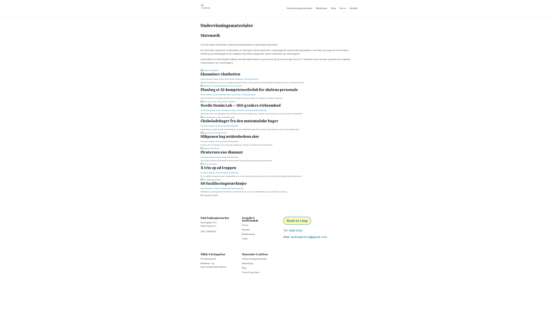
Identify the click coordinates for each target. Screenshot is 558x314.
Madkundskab (230, 79)
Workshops (321, 8)
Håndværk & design (228, 110)
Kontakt (353, 8)
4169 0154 (296, 230)
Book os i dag (297, 221)
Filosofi (216, 188)
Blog (333, 8)
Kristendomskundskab (227, 188)
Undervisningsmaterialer (299, 8)
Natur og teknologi (233, 95)
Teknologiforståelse (251, 79)
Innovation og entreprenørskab (248, 110)
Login (245, 238)
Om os (342, 8)
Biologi (215, 79)
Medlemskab (248, 234)
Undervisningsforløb (208, 110)
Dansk (221, 79)
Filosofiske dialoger (208, 126)
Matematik (239, 79)
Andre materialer (207, 79)
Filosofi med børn (251, 272)
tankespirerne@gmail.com (309, 237)
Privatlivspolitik (208, 259)
